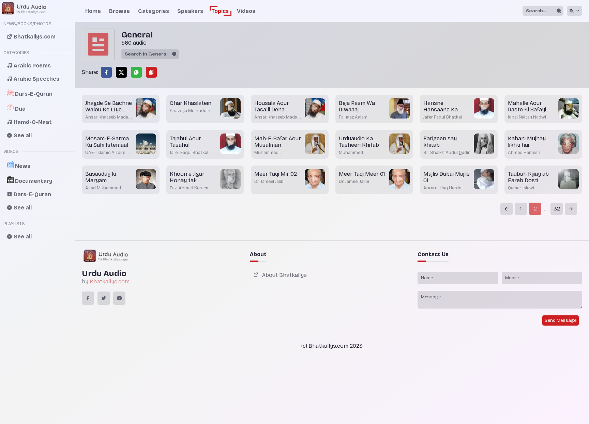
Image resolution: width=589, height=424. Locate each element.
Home (93, 11)
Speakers (190, 11)
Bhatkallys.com (110, 281)
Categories (153, 11)
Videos (246, 11)
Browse (119, 11)
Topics (220, 11)
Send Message (560, 320)
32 (557, 208)
